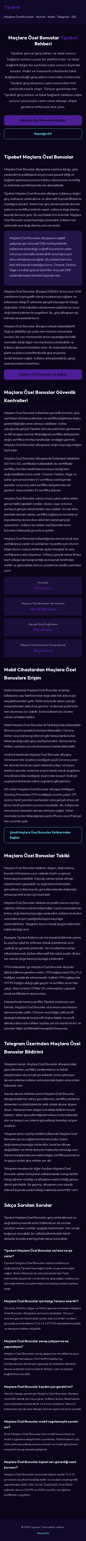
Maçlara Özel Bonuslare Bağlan (43, 120)
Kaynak (41, 17)
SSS (73, 17)
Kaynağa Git (43, 134)
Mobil (51, 17)
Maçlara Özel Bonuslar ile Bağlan (43, 374)
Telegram (63, 17)
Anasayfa (43, 1533)
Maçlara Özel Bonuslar (19, 17)
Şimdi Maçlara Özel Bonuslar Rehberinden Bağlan (40, 834)
